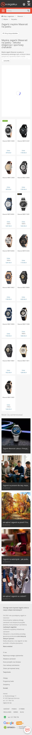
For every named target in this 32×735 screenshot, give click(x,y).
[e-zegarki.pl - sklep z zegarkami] (9, 4)
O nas (5, 652)
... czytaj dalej (5, 60)
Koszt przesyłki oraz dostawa (12, 662)
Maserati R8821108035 (8, 324)
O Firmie (22, 709)
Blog (22, 712)
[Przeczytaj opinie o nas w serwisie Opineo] (15, 727)
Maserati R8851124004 (8, 177)
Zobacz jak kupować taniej (11, 668)
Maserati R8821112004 (23, 324)
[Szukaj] (28, 10)
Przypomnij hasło (8, 681)
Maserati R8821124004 (23, 177)
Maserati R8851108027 (8, 287)
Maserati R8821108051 (8, 361)
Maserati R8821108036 (23, 287)
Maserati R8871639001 (8, 214)
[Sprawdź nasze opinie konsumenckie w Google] (9, 723)
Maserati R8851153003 (8, 141)
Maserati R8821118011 (23, 361)
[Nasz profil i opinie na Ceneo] (20, 723)
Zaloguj (5, 678)
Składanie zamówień (9, 659)
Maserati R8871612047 (23, 141)
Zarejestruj (6, 684)
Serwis (15, 712)
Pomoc (14, 709)
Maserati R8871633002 (8, 251)
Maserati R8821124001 (8, 397)
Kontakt (7, 709)
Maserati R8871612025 (23, 251)
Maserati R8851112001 (23, 214)
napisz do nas (7, 703)
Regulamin (7, 712)
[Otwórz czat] (27, 729)
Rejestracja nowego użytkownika (13, 655)
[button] (24, 4)
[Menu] (3, 11)
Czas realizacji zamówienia (11, 665)
